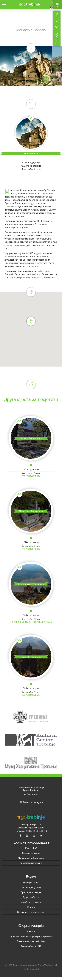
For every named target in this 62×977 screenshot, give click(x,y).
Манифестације (31, 882)
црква (38, 277)
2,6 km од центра (31, 615)
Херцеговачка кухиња (31, 863)
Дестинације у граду (40, 622)
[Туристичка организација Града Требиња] (29, 4)
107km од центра (31, 542)
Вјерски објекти (31, 153)
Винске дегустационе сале (31, 912)
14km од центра (31, 469)
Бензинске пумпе (31, 853)
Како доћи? (31, 848)
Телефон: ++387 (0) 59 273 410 (31, 831)
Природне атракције (31, 892)
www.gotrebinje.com (31, 824)
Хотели (31, 907)
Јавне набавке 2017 (31, 946)
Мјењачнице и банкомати (31, 858)
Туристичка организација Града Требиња (31, 936)
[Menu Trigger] (4, 4)
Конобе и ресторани (31, 902)
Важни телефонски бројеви (31, 941)
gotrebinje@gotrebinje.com (31, 827)
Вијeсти (31, 931)
